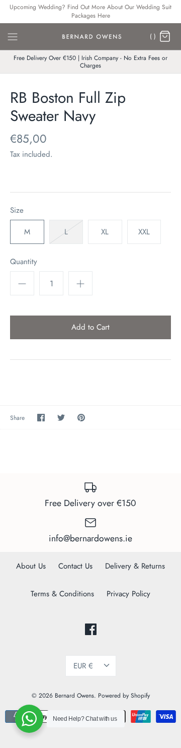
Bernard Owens (74, 695)
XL (105, 231)
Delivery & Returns (135, 566)
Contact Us (75, 566)
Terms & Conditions (62, 593)
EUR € (83, 665)
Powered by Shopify (124, 695)
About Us (31, 566)
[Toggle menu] (12, 35)
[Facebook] (91, 629)
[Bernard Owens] (91, 36)
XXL (144, 231)
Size (17, 210)
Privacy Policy (128, 593)
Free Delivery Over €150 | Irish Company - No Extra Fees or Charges (90, 61)
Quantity (23, 262)
